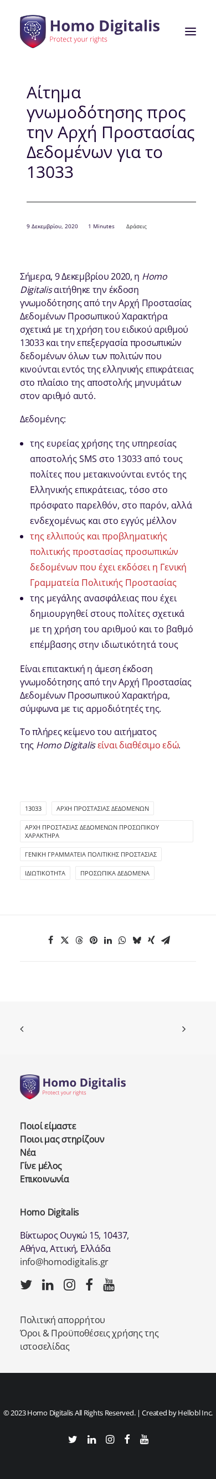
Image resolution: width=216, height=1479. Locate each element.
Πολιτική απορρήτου (62, 1320)
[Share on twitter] (64, 940)
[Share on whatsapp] (122, 940)
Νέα (28, 1152)
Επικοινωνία (44, 1179)
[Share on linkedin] (108, 940)
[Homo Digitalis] (90, 31)
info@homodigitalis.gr (64, 1262)
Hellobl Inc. (195, 1413)
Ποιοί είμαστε (48, 1126)
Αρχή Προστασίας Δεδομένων (102, 808)
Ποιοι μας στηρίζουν (62, 1139)
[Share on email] (165, 940)
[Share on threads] (79, 940)
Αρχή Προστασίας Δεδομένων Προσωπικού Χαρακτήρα (92, 831)
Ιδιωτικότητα (45, 873)
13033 (33, 808)
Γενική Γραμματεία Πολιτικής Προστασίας (91, 854)
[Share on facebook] (50, 940)
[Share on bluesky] (136, 940)
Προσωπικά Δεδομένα (115, 873)
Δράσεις (136, 226)
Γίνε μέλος (41, 1166)
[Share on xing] (151, 940)
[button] (190, 31)
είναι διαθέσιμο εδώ (138, 745)
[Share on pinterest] (93, 940)
